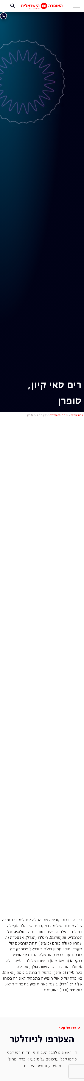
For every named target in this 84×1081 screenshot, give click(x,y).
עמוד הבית (77, 415)
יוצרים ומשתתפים (59, 415)
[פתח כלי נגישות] (3, 15)
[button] (76, 6)
